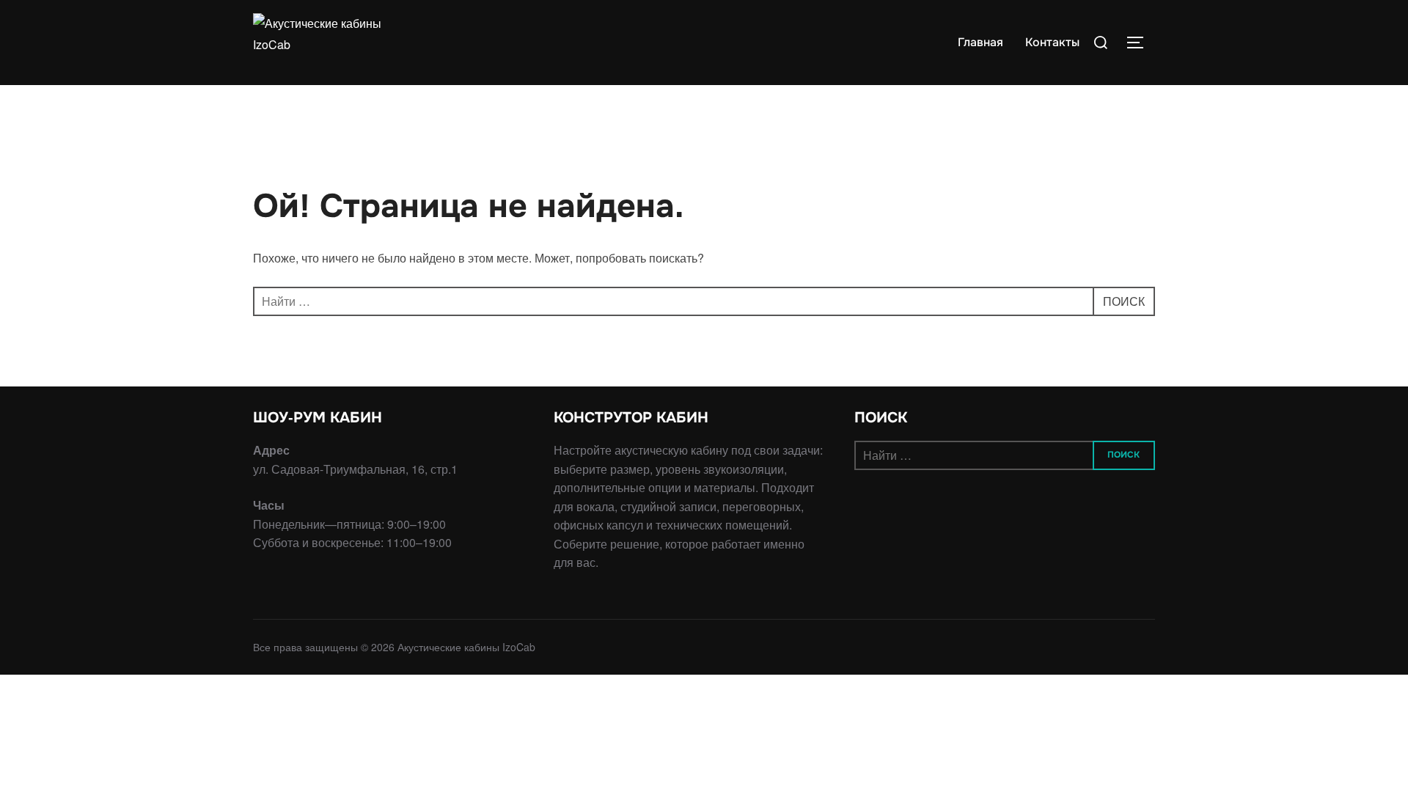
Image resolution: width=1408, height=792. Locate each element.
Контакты (1052, 42)
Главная (980, 42)
